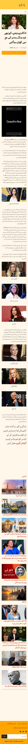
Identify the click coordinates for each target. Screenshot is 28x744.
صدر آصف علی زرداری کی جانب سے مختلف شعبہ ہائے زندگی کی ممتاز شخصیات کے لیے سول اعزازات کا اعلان (14, 645)
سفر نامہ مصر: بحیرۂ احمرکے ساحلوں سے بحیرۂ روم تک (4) (15, 535)
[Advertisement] (14, 70)
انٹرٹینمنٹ (23, 48)
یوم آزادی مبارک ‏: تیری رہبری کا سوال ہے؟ (15, 686)
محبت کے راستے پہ (21, 496)
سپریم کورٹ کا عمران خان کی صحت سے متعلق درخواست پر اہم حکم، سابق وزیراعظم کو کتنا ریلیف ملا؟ (14, 558)
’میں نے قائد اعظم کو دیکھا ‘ (19, 667)
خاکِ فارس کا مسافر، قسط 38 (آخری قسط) (14, 515)
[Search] (4, 736)
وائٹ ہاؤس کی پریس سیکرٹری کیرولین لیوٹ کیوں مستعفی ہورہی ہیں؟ (14, 622)
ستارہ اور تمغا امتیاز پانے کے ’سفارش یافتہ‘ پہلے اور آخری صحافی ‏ (15, 581)
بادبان (24, 53)
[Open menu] (25, 12)
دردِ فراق (24, 602)
